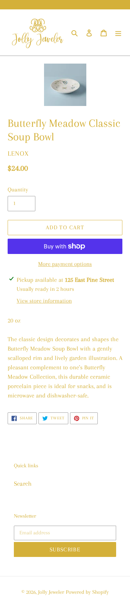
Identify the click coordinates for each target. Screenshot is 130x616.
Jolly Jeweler (51, 592)
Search (23, 483)
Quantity (18, 189)
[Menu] (118, 32)
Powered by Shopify (87, 592)
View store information (44, 300)
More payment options (65, 264)
